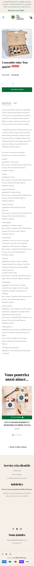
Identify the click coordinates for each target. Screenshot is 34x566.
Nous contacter (17, 474)
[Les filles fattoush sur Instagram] (21, 528)
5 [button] (21, 434)
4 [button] (19, 434)
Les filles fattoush (19, 558)
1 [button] (12, 434)
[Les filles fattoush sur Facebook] (13, 528)
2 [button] (14, 434)
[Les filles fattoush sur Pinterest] (17, 528)
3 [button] (16, 434)
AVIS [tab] (15, 103)
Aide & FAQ (17, 470)
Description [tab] (6, 103)
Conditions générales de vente (17, 478)
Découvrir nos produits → (17, 10)
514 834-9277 (17, 543)
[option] (17, 411)
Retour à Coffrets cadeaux (18, 447)
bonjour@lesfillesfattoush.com (17, 540)
